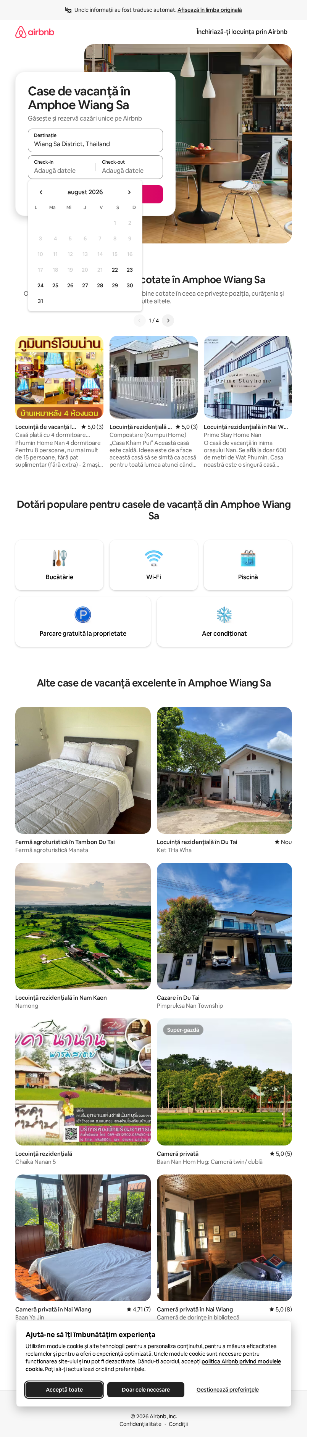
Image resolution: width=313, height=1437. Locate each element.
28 (100, 285)
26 (70, 285)
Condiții (178, 1424)
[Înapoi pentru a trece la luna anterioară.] (41, 192)
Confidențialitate (140, 1424)
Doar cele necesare (146, 1389)
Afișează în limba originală (209, 9)
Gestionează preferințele (227, 1389)
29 (115, 285)
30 (130, 285)
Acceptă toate (63, 1389)
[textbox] (61, 170)
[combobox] (95, 143)
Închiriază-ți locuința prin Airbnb (242, 32)
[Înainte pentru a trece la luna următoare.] (129, 192)
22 (115, 269)
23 (130, 269)
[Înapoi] (140, 320)
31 (40, 301)
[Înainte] (168, 320)
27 (85, 285)
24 (40, 285)
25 (55, 285)
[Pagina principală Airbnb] (34, 32)
